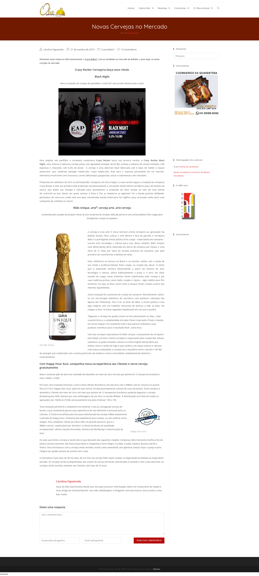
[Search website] (218, 8)
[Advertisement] (196, 134)
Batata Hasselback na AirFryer (187, 172)
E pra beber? (108, 49)
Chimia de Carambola (188, 166)
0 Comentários (129, 49)
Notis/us (156, 569)
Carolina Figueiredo (53, 49)
